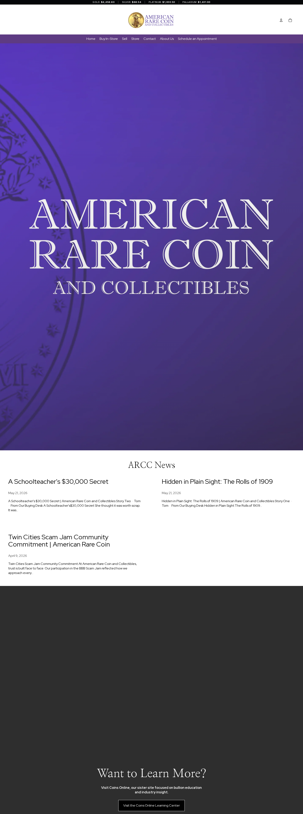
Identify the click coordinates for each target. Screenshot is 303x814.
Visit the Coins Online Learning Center (151, 805)
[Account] (281, 20)
